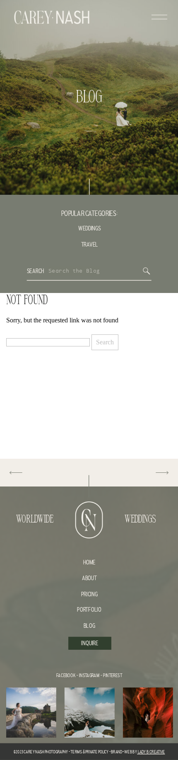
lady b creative (151, 751)
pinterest (112, 676)
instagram (88, 676)
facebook (65, 676)
